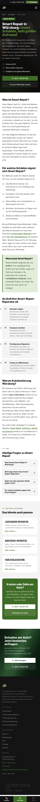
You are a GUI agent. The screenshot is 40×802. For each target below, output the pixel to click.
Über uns (5, 734)
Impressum (9, 790)
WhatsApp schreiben (20, 613)
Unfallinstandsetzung (9, 721)
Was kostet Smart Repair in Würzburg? (16, 463)
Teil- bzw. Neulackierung (16, 237)
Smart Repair (6, 711)
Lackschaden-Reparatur (21, 234)
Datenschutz (19, 790)
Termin (33, 800)
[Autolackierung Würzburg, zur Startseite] (4, 8)
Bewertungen (7, 737)
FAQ (3, 741)
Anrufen (6, 800)
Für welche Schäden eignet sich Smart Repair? (18, 491)
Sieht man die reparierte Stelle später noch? (17, 482)
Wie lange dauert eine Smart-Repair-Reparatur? (17, 473)
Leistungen (11, 14)
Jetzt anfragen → (21, 660)
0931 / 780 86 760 (18, 2)
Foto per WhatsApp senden (20, 84)
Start (3, 14)
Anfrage (5, 744)
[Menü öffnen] (36, 7)
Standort (5, 748)
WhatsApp (33, 2)
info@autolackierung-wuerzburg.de (15, 769)
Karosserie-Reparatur (9, 725)
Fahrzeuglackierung (9, 718)
